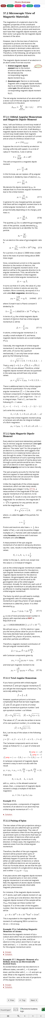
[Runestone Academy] (29, 1010)
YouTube (18, 6)
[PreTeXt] (16, 1010)
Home (3, 6)
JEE (24, 6)
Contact (29, 6)
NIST (30, 618)
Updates (10, 6)
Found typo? (6, 1010)
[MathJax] (43, 1010)
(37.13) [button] (32, 489)
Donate (37, 6)
